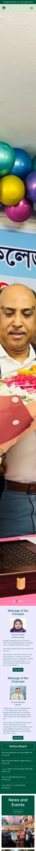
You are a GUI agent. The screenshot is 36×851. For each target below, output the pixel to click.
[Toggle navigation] (31, 8)
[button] (2, 308)
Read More (18, 670)
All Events (18, 811)
